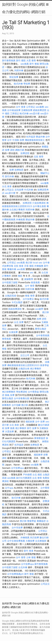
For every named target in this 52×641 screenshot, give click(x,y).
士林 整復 (31, 557)
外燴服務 (38, 265)
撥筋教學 (38, 454)
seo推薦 (25, 63)
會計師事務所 (8, 391)
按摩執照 (19, 169)
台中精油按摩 (14, 110)
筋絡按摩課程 (15, 309)
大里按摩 (9, 431)
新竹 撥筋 (21, 60)
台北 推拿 (7, 186)
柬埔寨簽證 (39, 438)
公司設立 (9, 189)
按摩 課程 (10, 150)
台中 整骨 (30, 285)
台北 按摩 (19, 322)
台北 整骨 (37, 477)
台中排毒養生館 (21, 398)
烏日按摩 (34, 537)
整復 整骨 (30, 295)
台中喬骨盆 (33, 391)
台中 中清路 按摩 (15, 140)
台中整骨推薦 (42, 335)
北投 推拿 (18, 265)
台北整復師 (40, 540)
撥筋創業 (30, 421)
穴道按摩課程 (39, 203)
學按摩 (26, 83)
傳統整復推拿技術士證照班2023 (23, 365)
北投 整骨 (38, 156)
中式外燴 (28, 189)
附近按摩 (13, 77)
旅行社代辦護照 (24, 477)
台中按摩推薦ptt (15, 574)
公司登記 (30, 106)
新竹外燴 (9, 176)
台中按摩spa (17, 468)
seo (31, 272)
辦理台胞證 (40, 328)
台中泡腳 (16, 405)
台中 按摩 (40, 421)
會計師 (29, 262)
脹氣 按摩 (10, 395)
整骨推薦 (6, 338)
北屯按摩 (19, 189)
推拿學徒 (44, 365)
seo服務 (40, 106)
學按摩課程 (21, 391)
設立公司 (25, 355)
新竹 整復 (34, 63)
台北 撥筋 (37, 474)
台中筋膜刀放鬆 (10, 282)
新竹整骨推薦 (8, 60)
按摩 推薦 (10, 428)
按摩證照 (25, 153)
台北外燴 (22, 567)
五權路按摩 (26, 110)
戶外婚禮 (27, 474)
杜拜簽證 (30, 136)
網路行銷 (19, 150)
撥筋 (20, 275)
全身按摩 (13, 332)
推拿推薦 (35, 282)
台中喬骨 (44, 487)
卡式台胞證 (16, 302)
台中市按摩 (17, 527)
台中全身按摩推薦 (16, 540)
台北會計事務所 (17, 209)
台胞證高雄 (10, 295)
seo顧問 (39, 309)
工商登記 (14, 113)
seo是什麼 (34, 113)
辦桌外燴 (40, 136)
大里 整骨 (31, 60)
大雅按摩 (30, 540)
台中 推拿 (21, 106)
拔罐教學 (28, 279)
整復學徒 (31, 521)
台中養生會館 (39, 206)
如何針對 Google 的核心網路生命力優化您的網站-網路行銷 (26, 8)
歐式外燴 (18, 83)
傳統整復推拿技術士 (35, 140)
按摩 (11, 169)
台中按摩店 (28, 299)
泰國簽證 (41, 521)
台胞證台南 (23, 368)
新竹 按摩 (32, 428)
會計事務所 (35, 368)
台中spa (9, 487)
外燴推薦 (20, 219)
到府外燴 (18, 70)
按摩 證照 (41, 318)
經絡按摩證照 (39, 110)
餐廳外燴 (11, 269)
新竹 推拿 (28, 550)
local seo (37, 262)
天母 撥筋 (29, 265)
